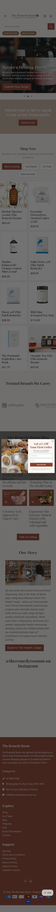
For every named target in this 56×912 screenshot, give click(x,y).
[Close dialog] (53, 441)
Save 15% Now (41, 464)
